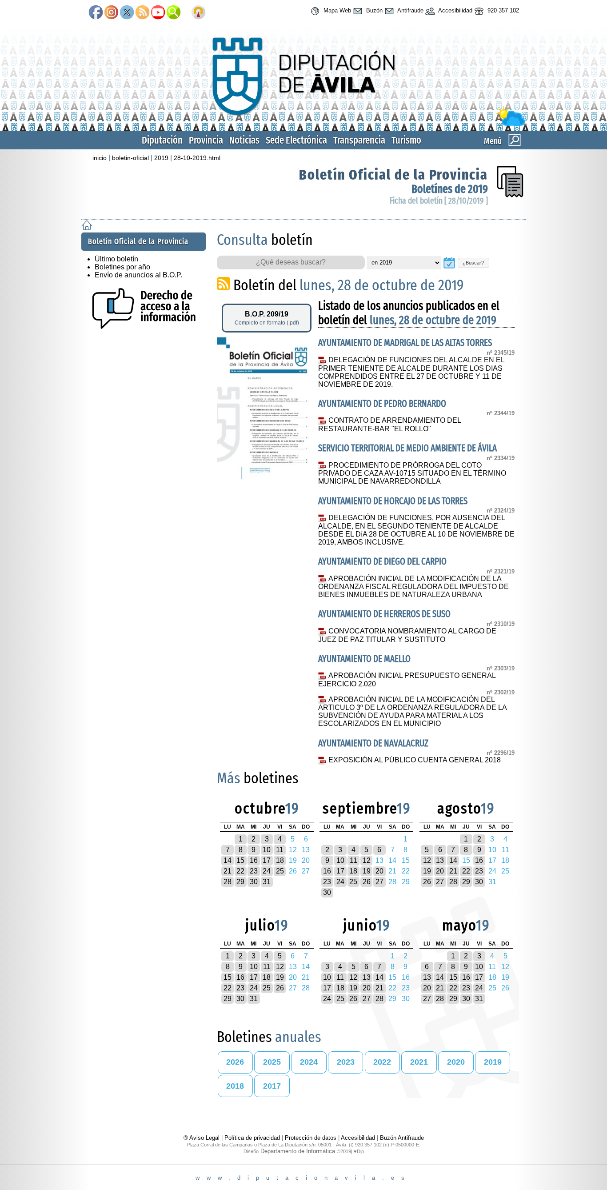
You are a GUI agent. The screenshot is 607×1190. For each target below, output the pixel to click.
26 (367, 881)
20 (379, 871)
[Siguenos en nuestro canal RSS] (142, 12)
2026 (235, 1062)
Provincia (206, 140)
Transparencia (359, 140)
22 (240, 871)
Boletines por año (122, 267)
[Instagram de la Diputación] (111, 12)
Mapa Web (336, 10)
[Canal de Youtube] (158, 12)
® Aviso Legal (202, 1137)
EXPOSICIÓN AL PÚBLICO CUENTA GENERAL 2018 (414, 760)
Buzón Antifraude (402, 1137)
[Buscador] (173, 12)
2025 (272, 1062)
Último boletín (116, 259)
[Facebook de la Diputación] (96, 12)
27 (379, 881)
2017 (272, 1086)
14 (228, 860)
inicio (99, 157)
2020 (456, 1062)
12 (367, 860)
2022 (382, 1062)
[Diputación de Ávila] (303, 124)
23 (254, 871)
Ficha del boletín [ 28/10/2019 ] (439, 201)
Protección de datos (310, 1137)
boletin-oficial (130, 157)
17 (267, 860)
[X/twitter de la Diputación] (127, 12)
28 (228, 881)
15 (240, 860)
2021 (419, 1062)
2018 (235, 1086)
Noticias (244, 140)
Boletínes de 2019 (449, 189)
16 (254, 860)
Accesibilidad (454, 10)
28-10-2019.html (197, 157)
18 (280, 860)
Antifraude (409, 10)
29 (240, 881)
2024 (309, 1062)
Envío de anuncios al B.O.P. (138, 275)
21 (228, 871)
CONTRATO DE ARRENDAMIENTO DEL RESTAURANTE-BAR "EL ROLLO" (389, 425)
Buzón (373, 10)
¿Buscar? (473, 262)
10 (267, 849)
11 (280, 849)
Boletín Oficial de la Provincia (393, 174)
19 (367, 871)
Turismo (406, 140)
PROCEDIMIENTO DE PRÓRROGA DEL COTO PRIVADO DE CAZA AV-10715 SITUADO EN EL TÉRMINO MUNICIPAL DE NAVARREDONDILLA (412, 473)
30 (254, 881)
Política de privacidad (252, 1137)
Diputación (162, 140)
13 (440, 860)
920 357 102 (502, 10)
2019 (161, 157)
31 (267, 881)
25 (280, 871)
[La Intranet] (198, 12)
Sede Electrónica (296, 140)
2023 (346, 1062)
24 (267, 871)
